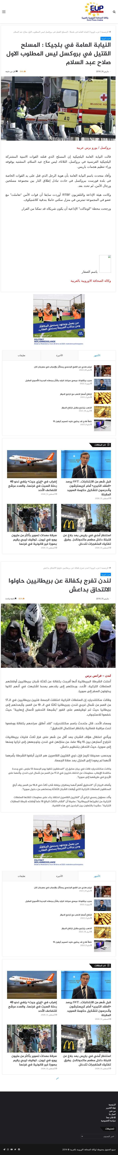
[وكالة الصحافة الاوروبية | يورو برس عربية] (94, 11)
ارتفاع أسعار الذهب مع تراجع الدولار (76, 394)
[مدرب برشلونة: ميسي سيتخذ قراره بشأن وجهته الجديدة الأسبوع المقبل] (102, 384)
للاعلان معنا (111, 1117)
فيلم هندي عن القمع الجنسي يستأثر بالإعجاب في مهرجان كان (63, 367)
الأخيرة (59, 355)
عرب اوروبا (95, 32)
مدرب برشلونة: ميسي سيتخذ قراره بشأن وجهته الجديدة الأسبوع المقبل (58, 380)
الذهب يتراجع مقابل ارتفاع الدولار (77, 408)
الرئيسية (105, 32)
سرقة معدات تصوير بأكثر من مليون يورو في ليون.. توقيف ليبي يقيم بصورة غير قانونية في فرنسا (34, 540)
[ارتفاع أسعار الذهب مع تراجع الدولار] (102, 398)
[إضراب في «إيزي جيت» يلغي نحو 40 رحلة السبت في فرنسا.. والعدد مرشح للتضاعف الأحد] (32, 464)
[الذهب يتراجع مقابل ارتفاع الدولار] (102, 412)
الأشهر (97, 355)
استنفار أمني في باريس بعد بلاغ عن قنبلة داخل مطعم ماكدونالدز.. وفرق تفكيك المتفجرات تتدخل (87, 540)
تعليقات (21, 355)
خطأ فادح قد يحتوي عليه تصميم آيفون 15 (72, 421)
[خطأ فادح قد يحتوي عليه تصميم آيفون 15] (102, 425)
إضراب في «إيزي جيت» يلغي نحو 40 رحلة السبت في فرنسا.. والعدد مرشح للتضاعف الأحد (32, 486)
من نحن (112, 1111)
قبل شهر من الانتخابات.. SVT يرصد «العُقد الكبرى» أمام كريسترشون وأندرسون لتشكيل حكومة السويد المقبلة (88, 488)
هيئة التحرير (111, 1107)
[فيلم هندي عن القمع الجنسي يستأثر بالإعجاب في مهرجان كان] (102, 371)
